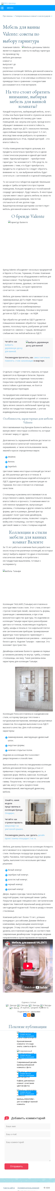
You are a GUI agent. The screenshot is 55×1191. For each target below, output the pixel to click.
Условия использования (28, 1187)
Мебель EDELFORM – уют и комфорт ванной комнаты (27, 1101)
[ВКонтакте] (25, 1015)
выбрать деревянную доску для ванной (13, 348)
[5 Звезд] (15, 1008)
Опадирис (9, 813)
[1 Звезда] (11, 1005)
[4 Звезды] (46, 1005)
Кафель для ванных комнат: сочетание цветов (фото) (26, 1083)
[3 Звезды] (34, 1005)
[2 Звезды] (23, 1005)
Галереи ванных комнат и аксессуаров (27, 1035)
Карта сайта (9, 1187)
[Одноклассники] (29, 1015)
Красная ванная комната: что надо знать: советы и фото (26, 1044)
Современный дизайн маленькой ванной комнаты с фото (27, 1065)
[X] (33, 1015)
